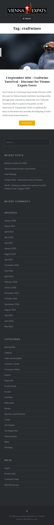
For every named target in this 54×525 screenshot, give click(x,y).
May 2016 (8, 326)
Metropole (9, 403)
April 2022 (8, 237)
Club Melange (10, 174)
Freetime (8, 397)
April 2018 (8, 276)
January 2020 (10, 248)
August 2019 (10, 254)
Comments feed (11, 479)
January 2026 (10, 220)
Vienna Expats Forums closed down (20, 168)
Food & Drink (10, 386)
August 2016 (10, 310)
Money (7, 408)
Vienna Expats (10, 436)
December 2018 (11, 265)
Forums (7, 392)
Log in (7, 468)
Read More (27, 123)
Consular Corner (11, 364)
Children (8, 353)
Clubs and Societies (13, 358)
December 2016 (11, 293)
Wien (6, 442)
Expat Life (8, 380)
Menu (28, 19)
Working (8, 447)
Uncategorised (11, 431)
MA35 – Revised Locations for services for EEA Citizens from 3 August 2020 (25, 187)
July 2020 (8, 243)
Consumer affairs (12, 369)
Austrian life (9, 347)
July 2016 (8, 315)
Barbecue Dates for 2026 (15, 163)
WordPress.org (11, 485)
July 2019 (8, 259)
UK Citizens (9, 425)
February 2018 (10, 282)
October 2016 (10, 298)
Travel (7, 419)
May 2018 (8, 271)
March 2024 (9, 226)
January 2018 (10, 287)
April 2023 (8, 232)
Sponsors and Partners (14, 414)
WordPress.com (30, 519)
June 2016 (8, 321)
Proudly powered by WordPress (23, 516)
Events (7, 375)
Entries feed (9, 473)
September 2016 (11, 304)
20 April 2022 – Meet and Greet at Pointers (23, 180)
